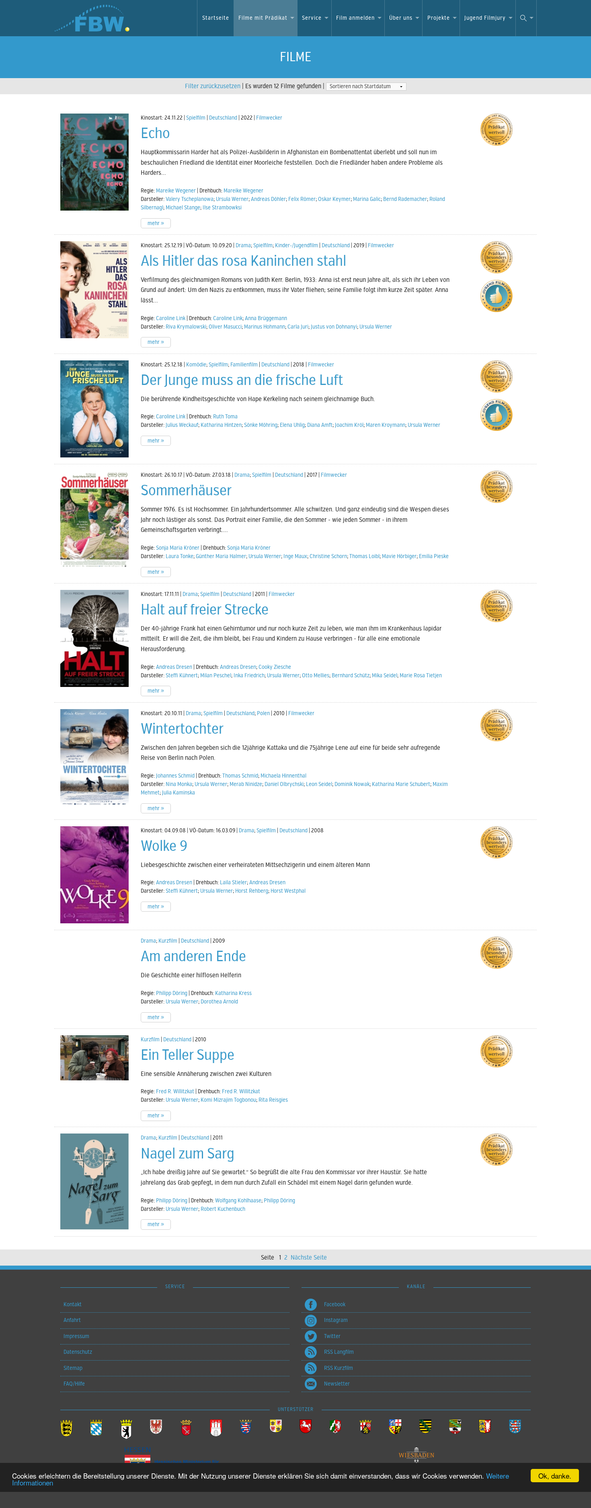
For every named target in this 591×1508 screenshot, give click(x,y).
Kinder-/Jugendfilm (296, 245)
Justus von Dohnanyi (334, 326)
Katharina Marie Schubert (401, 784)
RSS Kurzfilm (338, 1368)
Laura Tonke (179, 556)
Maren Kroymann (385, 425)
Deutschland (223, 117)
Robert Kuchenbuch (223, 1209)
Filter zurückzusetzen (212, 86)
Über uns (400, 17)
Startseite (215, 17)
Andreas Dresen (174, 667)
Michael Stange (183, 207)
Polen (263, 713)
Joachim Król (349, 425)
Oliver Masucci (225, 326)
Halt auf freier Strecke (205, 609)
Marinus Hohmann (264, 326)
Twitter (332, 1336)
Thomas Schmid (240, 775)
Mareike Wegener (176, 190)
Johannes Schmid (175, 775)
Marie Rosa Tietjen (421, 675)
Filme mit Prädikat (262, 17)
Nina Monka (179, 784)
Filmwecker (269, 117)
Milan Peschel (215, 675)
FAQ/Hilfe (74, 1383)
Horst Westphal (288, 890)
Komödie (196, 364)
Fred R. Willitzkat (175, 1091)
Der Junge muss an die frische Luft (242, 380)
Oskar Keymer (334, 199)
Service (312, 17)
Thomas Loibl (364, 556)
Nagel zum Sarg (187, 1153)
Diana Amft (319, 425)
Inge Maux (295, 556)
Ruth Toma (225, 416)
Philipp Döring (171, 993)
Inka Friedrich (249, 675)
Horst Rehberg (251, 890)
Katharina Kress (233, 993)
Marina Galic (367, 199)
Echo (155, 133)
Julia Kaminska (178, 792)
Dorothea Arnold (219, 1001)
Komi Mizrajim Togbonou (228, 1099)
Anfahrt (72, 1320)
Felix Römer (302, 199)
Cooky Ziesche (275, 667)
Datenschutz (78, 1352)
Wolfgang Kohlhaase (238, 1200)
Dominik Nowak (351, 784)
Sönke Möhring (260, 425)
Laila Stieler (233, 882)
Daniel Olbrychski (284, 784)
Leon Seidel (319, 784)
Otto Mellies (315, 675)
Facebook (334, 1304)
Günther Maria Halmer (221, 556)
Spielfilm (195, 117)
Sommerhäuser (186, 490)
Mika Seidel (384, 675)
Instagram (336, 1320)
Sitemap (73, 1368)
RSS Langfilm (339, 1352)
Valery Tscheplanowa (189, 199)
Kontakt (73, 1304)
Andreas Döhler (268, 199)
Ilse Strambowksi (222, 207)
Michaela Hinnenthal (283, 775)
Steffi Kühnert (182, 675)
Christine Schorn (328, 556)
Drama (243, 245)
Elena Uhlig (292, 425)
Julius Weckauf (182, 425)
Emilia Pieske (434, 556)
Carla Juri (297, 326)
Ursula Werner (232, 199)
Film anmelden (355, 17)
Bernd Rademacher (405, 199)
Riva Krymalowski (186, 326)
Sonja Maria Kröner (177, 547)
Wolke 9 (164, 846)
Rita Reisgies (273, 1099)
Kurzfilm (167, 940)
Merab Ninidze (246, 784)
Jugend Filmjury (485, 17)
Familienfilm (244, 364)
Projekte (438, 17)
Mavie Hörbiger (399, 556)
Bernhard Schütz (350, 675)
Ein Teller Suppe (187, 1055)
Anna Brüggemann (266, 318)
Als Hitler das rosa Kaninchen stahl (243, 261)
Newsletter (337, 1383)
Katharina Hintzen (221, 425)
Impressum (76, 1336)
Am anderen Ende (193, 956)
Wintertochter (182, 729)
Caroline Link (170, 318)
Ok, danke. (554, 1476)
